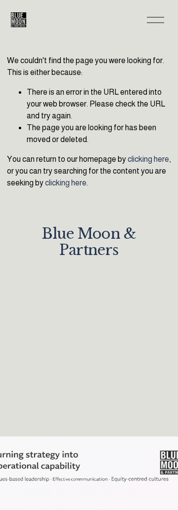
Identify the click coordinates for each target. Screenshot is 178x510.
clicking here (148, 159)
